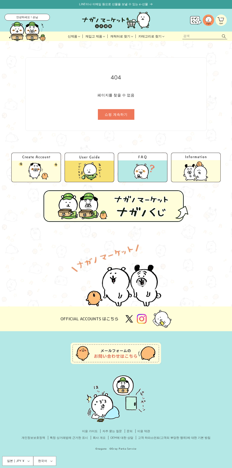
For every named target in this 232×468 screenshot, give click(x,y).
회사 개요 (99, 438)
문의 (130, 431)
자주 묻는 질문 (112, 431)
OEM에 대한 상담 (121, 438)
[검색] (223, 36)
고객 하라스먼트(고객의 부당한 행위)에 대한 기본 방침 (174, 438)
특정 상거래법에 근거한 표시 (69, 438)
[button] (74, 36)
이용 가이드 (90, 431)
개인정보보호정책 (33, 438)
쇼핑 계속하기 (116, 114)
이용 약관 (143, 431)
